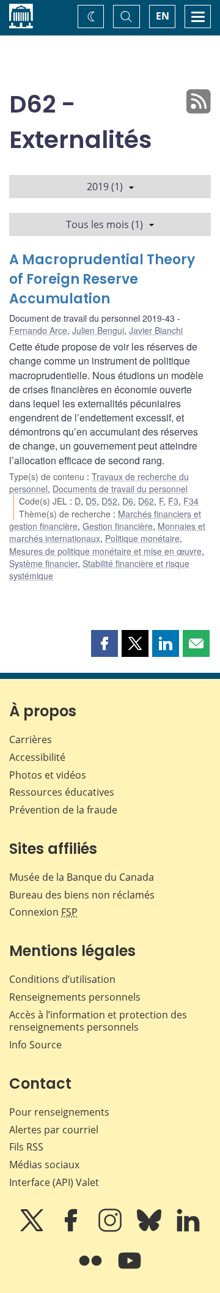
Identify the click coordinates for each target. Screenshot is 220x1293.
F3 (173, 501)
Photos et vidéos (47, 775)
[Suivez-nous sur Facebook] (72, 1229)
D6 (127, 501)
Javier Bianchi (156, 330)
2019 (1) (105, 186)
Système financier (43, 563)
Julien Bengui (98, 330)
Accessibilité (37, 757)
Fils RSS (26, 1147)
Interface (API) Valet (54, 1182)
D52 (109, 501)
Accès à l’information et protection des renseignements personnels (98, 1021)
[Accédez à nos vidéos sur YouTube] (129, 1269)
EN (162, 16)
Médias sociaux (44, 1164)
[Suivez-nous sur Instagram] (111, 1229)
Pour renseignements (59, 1112)
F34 (191, 501)
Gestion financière (117, 526)
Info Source (35, 1044)
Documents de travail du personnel (120, 489)
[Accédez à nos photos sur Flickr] (91, 1269)
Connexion (43, 912)
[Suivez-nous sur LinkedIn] (188, 1229)
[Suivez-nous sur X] (33, 1229)
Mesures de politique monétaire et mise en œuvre (105, 551)
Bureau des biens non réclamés (82, 895)
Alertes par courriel (53, 1129)
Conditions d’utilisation (62, 979)
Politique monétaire (142, 538)
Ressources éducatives (61, 792)
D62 (146, 501)
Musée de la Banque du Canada (81, 877)
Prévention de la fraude (63, 810)
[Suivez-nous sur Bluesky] (150, 1229)
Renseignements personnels (75, 997)
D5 (91, 501)
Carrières (30, 739)
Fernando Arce (38, 330)
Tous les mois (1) (104, 224)
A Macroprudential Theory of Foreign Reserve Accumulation (102, 279)
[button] (104, 643)
